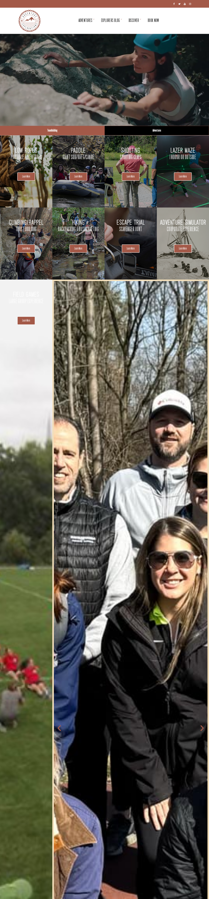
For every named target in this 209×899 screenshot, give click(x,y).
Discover (134, 20)
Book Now (153, 20)
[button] (26, 176)
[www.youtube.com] (185, 4)
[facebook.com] (174, 4)
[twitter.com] (179, 4)
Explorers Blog (110, 20)
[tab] (52, 130)
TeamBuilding (52, 130)
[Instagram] (190, 4)
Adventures (85, 20)
